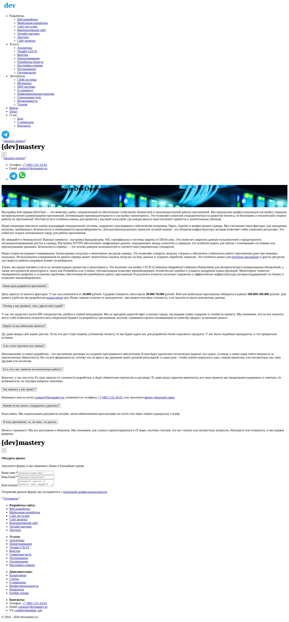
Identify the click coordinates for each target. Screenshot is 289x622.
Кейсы (13, 108)
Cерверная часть (20, 554)
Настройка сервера (30, 65)
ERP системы (26, 86)
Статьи (14, 578)
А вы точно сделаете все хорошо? (23, 345)
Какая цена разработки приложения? (25, 286)
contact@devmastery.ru (32, 168)
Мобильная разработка (32, 23)
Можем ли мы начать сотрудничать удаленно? (31, 405)
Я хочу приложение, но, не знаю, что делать (29, 422)
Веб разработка (27, 19)
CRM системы (27, 79)
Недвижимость (27, 101)
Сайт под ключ (27, 26)
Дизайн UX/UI (19, 547)
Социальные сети (29, 97)
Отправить (11, 498)
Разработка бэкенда (30, 62)
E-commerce (25, 90)
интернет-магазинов (245, 257)
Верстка (22, 54)
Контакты (23, 125)
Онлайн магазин (28, 33)
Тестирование (26, 69)
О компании (25, 122)
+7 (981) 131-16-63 (34, 164)
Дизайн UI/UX (27, 51)
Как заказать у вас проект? (19, 389)
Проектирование (28, 58)
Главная (14, 198)
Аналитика (24, 47)
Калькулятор (17, 575)
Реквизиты (16, 589)
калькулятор (55, 297)
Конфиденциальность (24, 586)
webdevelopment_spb (28, 610)
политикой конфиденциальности (85, 492)
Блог (20, 118)
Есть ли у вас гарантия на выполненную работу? (32, 369)
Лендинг (23, 37)
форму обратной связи (159, 397)
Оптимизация (26, 72)
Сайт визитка (26, 40)
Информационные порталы (35, 93)
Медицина (24, 83)
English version (19, 593)
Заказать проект (14, 141)
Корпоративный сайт (31, 30)
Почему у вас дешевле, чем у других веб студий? (33, 305)
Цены (13, 111)
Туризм (22, 104)
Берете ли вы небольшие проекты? (24, 325)
